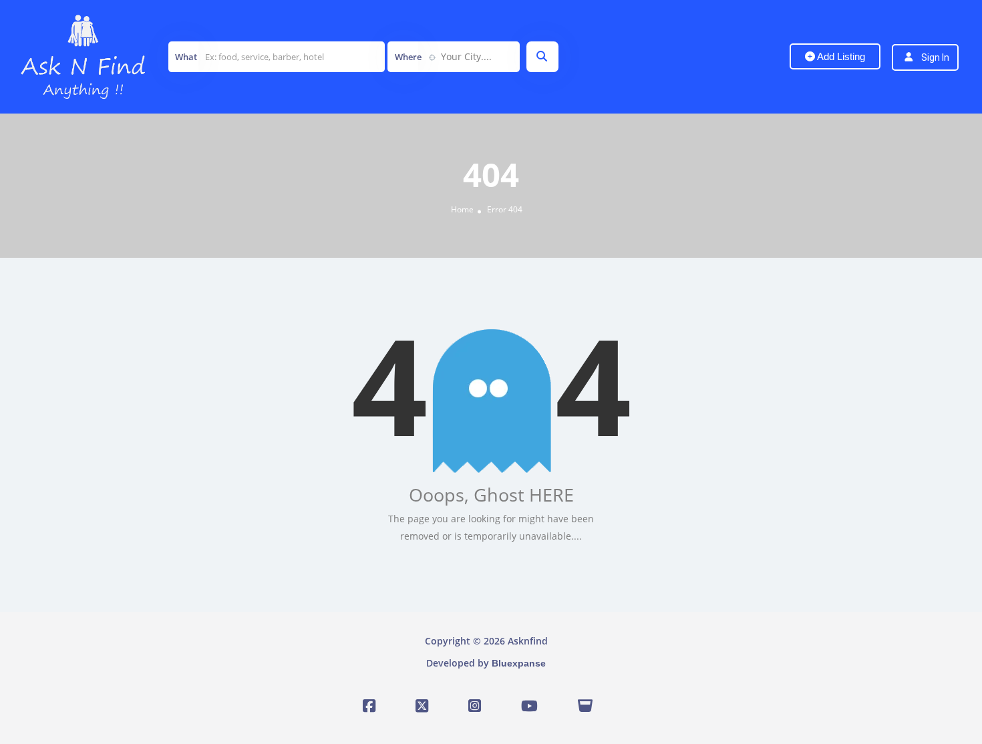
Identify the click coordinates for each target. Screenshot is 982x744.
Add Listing (840, 56)
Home (462, 209)
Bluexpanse (519, 663)
